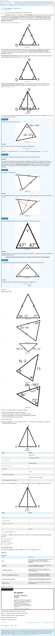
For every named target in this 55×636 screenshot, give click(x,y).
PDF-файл (28, 549)
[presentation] (8, 22)
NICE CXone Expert (18, 630)
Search (2, 3)
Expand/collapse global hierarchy (2, 5)
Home (6, 5)
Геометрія (32, 5)
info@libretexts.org (8, 634)
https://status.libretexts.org (33, 634)
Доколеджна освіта (14, 5)
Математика (23, 5)
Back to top (3, 622)
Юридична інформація (19, 633)
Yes (12, 625)
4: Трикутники (39, 5)
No (16, 625)
